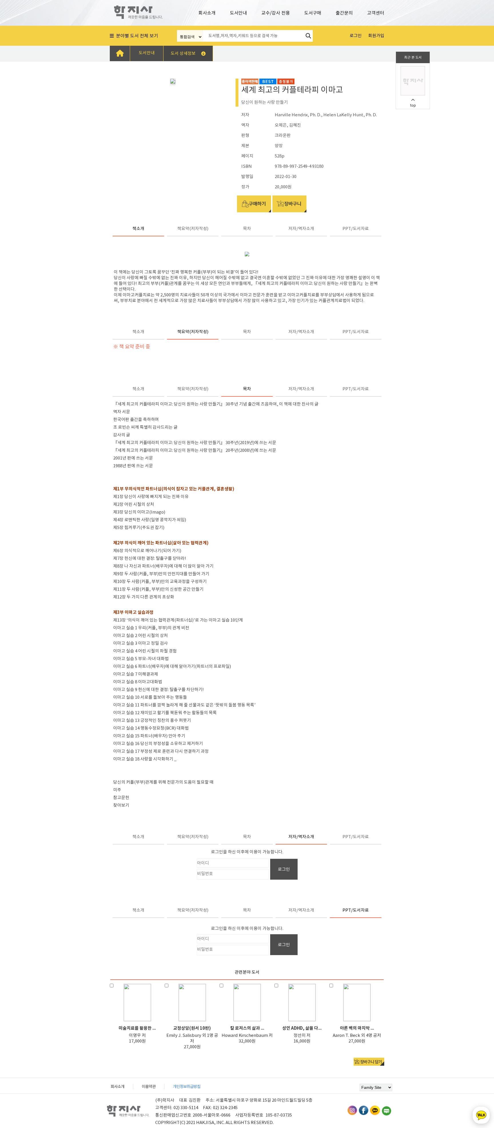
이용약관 (149, 1086)
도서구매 (312, 13)
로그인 (284, 869)
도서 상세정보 (183, 53)
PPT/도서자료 (355, 228)
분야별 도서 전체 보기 (136, 36)
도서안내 (238, 13)
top (413, 105)
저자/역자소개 (301, 228)
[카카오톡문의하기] (481, 1115)
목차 (247, 228)
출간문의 (344, 13)
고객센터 (375, 13)
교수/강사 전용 (275, 13)
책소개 (138, 228)
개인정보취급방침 (186, 1086)
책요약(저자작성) (192, 228)
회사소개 (207, 13)
